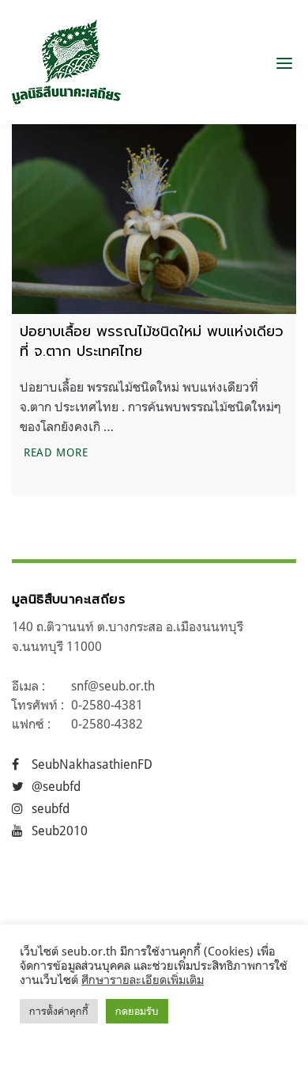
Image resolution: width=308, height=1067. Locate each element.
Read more (58, 452)
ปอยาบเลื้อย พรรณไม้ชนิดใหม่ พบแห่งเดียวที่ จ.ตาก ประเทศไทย (152, 341)
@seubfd (56, 786)
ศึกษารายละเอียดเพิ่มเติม (142, 979)
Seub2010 (60, 830)
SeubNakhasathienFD (92, 764)
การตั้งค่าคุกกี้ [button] (58, 1011)
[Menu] (284, 62)
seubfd (50, 808)
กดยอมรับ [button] (137, 1011)
